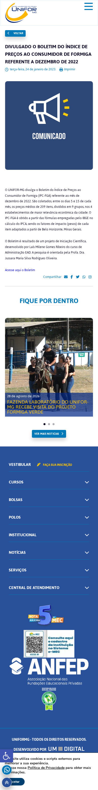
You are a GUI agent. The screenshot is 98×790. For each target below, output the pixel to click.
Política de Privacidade (46, 767)
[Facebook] (72, 277)
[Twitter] (77, 277)
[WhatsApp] (83, 277)
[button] (6, 755)
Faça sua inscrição (57, 465)
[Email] (66, 277)
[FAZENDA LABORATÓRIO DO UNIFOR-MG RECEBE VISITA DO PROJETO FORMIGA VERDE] (49, 365)
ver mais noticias (46, 433)
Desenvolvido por (30, 749)
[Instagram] (89, 277)
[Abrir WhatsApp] (85, 777)
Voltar (18, 33)
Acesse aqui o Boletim (20, 270)
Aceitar (15, 782)
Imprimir (69, 69)
